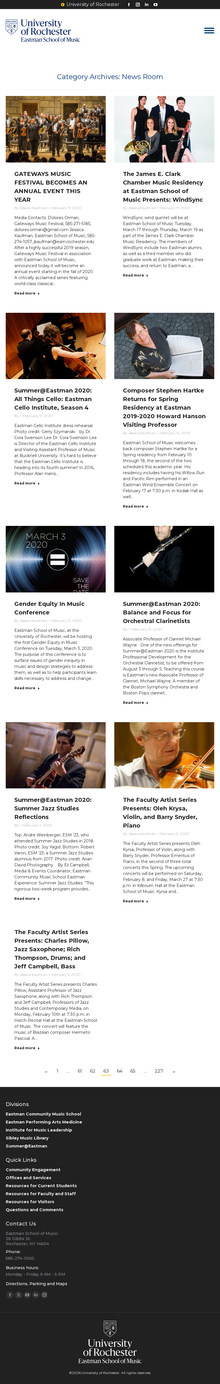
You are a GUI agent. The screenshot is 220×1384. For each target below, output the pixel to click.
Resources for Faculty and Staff (41, 1193)
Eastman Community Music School (43, 1114)
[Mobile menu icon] (209, 30)
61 (80, 1071)
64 (119, 1071)
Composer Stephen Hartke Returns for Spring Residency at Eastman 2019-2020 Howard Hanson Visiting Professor (164, 407)
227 (159, 1071)
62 (92, 1071)
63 (106, 1071)
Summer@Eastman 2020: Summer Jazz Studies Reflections (53, 808)
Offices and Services (28, 1177)
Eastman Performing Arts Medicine (44, 1122)
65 (132, 1071)
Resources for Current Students (41, 1185)
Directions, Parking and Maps (36, 1283)
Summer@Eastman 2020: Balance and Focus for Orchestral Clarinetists (161, 612)
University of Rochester (92, 4)
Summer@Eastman (26, 1146)
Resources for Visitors (30, 1201)
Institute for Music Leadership (39, 1130)
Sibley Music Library (27, 1138)
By (30, 208)
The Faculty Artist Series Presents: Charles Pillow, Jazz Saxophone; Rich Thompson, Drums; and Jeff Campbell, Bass (51, 949)
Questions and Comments (34, 1209)
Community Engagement (33, 1169)
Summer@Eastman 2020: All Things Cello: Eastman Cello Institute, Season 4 (53, 399)
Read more (25, 293)
